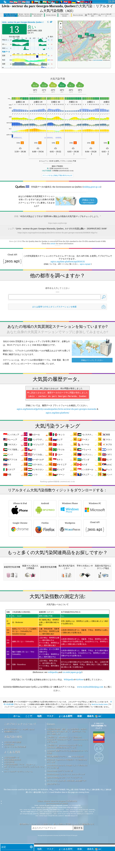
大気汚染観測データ (11, 757)
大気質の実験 (9, 744)
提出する (78, 827)
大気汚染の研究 (13, 737)
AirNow (79, 679)
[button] (60, 42)
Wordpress (70, 523)
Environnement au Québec (57, 803)
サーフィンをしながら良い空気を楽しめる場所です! (66, 781)
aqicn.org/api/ (85, 264)
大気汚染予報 (9, 762)
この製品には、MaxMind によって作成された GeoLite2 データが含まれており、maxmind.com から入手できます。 (67, 739)
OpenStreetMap (98, 60)
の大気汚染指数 (28, 22)
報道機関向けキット (11, 731)
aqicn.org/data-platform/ (57, 412)
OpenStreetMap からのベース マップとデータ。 (65, 777)
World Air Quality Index (99, 704)
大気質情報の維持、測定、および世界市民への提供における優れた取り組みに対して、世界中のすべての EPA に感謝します (67, 731)
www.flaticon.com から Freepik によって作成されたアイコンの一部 (67, 766)
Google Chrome (20, 523)
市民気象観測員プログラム (57, 756)
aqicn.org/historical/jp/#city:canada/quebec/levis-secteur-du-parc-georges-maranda (56, 409)
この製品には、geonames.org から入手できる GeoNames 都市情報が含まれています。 (64, 746)
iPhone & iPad (20, 503)
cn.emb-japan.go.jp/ (72, 672)
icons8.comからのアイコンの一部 (60, 771)
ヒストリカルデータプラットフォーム (18, 771)
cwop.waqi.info (77, 756)
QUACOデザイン (53, 784)
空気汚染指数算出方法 (12, 759)
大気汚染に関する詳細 (12, 742)
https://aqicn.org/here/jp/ (57, 223)
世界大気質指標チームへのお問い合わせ (19, 729)
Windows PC (95, 503)
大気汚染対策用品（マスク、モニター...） (20, 764)
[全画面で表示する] (51, 22)
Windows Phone (70, 503)
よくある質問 (12, 752)
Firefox (45, 523)
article (52, 243)
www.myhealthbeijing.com (90, 686)
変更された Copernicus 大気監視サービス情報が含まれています (67, 760)
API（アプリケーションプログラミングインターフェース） (24, 768)
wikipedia (53, 672)
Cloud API (95, 522)
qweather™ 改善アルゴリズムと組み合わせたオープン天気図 (67, 752)
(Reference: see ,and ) (57, 642)
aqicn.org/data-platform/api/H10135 (68, 261)
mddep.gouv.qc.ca (92, 186)
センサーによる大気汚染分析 (15, 747)
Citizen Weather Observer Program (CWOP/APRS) (57, 801)
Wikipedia (69, 679)
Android (45, 503)
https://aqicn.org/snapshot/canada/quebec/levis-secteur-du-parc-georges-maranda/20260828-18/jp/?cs (57, 232)
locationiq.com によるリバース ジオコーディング (66, 774)
